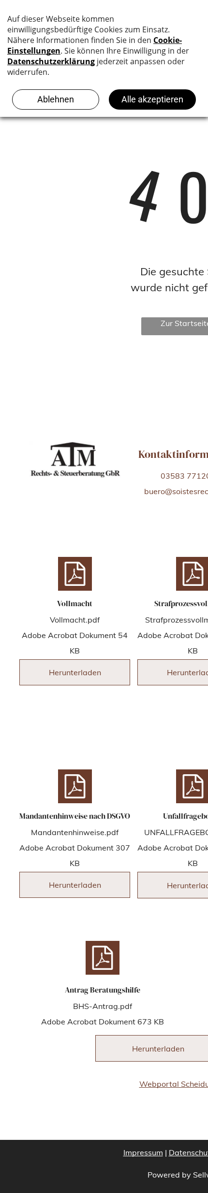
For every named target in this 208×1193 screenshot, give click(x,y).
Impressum (143, 1152)
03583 (173, 476)
